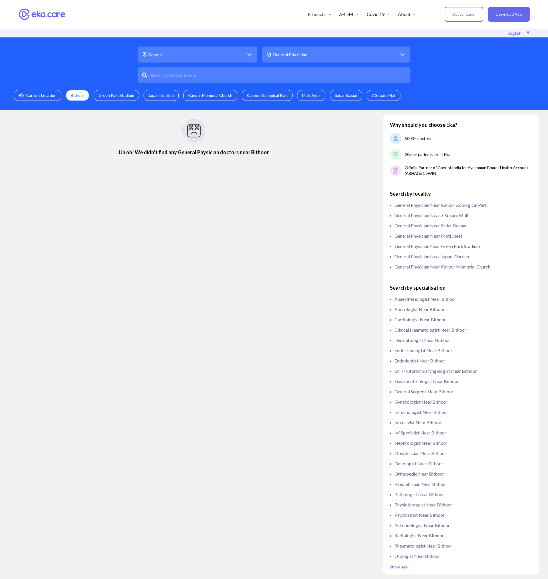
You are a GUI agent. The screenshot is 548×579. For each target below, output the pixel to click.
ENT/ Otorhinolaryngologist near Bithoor (435, 371)
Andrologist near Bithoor (419, 309)
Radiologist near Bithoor (419, 535)
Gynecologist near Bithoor (421, 401)
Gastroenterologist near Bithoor (426, 381)
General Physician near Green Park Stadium (437, 246)
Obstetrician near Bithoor (420, 453)
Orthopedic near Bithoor (419, 473)
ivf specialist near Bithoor (420, 432)
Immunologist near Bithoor (421, 412)
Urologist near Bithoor (417, 556)
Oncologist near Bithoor (418, 463)
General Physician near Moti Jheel (428, 236)
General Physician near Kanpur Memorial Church (442, 266)
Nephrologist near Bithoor (421, 443)
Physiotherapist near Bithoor (423, 504)
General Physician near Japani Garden (431, 256)
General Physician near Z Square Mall (431, 215)
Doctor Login (464, 14)
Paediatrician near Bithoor (420, 484)
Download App (509, 14)
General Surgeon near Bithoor (424, 391)
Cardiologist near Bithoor (420, 319)
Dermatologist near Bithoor (422, 340)
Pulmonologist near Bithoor (422, 525)
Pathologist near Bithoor (419, 494)
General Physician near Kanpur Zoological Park (440, 205)
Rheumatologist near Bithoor (423, 545)
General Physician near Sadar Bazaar (430, 225)
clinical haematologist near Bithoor (430, 329)
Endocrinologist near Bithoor (423, 350)
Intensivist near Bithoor (418, 422)
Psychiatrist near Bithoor (419, 515)
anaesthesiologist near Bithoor (425, 299)
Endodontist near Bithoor (419, 360)
